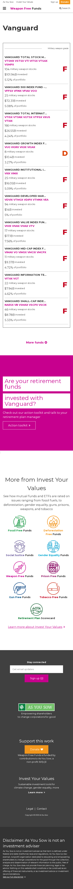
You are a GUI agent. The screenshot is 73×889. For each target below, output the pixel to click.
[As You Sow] (36, 707)
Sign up (54, 2)
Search (65, 8)
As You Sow (8, 2)
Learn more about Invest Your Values (35, 627)
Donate (65, 2)
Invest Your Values (24, 2)
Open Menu (4, 8)
